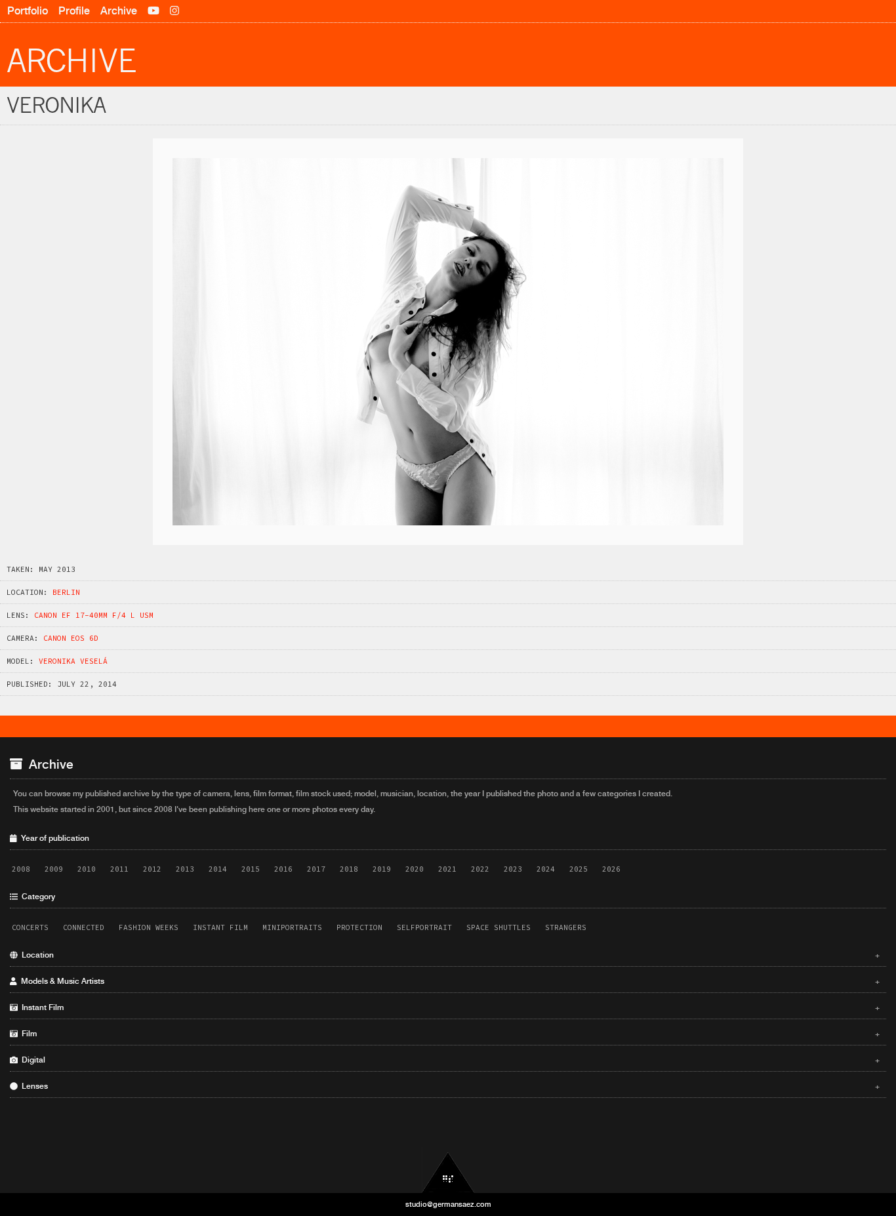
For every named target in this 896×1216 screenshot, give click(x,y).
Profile (74, 11)
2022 (480, 869)
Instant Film (220, 927)
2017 (316, 869)
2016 (283, 869)
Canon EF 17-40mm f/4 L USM (93, 615)
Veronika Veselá (73, 661)
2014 (218, 869)
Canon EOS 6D (70, 638)
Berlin (66, 592)
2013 (185, 869)
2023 (513, 869)
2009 (54, 869)
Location (449, 955)
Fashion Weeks (148, 927)
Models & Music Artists (448, 981)
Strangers (565, 927)
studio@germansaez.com (448, 1204)
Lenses (449, 1086)
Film (449, 1033)
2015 (250, 869)
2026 (611, 869)
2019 (382, 869)
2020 (414, 869)
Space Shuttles (498, 927)
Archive (118, 11)
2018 (349, 869)
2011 (119, 869)
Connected (83, 927)
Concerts (30, 927)
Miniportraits (292, 927)
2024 (546, 869)
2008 (21, 869)
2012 (152, 869)
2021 (447, 869)
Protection (359, 927)
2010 (86, 869)
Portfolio (27, 11)
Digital (449, 1059)
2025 (578, 869)
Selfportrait (424, 927)
